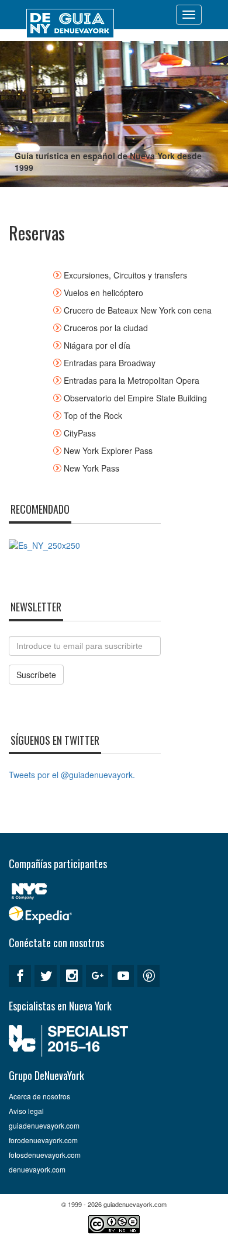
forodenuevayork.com (43, 1140)
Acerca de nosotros (39, 1096)
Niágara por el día (97, 345)
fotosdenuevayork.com (45, 1155)
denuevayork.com (37, 1169)
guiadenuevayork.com (44, 1125)
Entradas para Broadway (110, 363)
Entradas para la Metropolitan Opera (131, 380)
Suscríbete (36, 674)
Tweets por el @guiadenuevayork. (72, 774)
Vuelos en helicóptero (103, 292)
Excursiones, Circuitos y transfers (125, 275)
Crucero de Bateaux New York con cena (138, 310)
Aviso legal (26, 1111)
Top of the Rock (93, 415)
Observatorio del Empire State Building (135, 398)
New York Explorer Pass (108, 450)
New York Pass (91, 468)
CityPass (80, 433)
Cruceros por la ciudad (106, 327)
